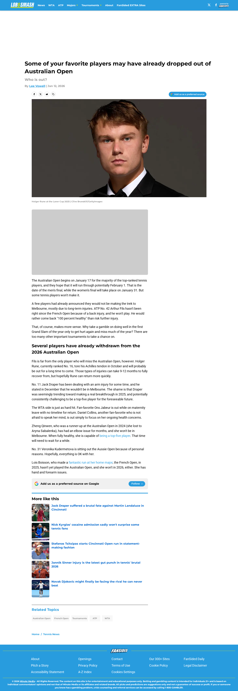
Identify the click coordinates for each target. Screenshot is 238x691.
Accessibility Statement (47, 672)
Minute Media (27, 681)
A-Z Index (85, 672)
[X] (209, 5)
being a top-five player (115, 436)
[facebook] (216, 5)
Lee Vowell (37, 86)
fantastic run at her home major (90, 462)
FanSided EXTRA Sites (131, 5)
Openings (84, 659)
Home (35, 634)
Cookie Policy (158, 665)
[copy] (53, 94)
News (41, 5)
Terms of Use (121, 665)
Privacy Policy (87, 665)
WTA (51, 5)
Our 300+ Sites (159, 659)
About (109, 5)
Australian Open (41, 618)
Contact (117, 659)
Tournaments (79, 618)
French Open (61, 618)
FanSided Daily (194, 659)
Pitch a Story (40, 665)
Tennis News (51, 634)
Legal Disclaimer (195, 665)
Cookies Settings (123, 672)
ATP (60, 5)
